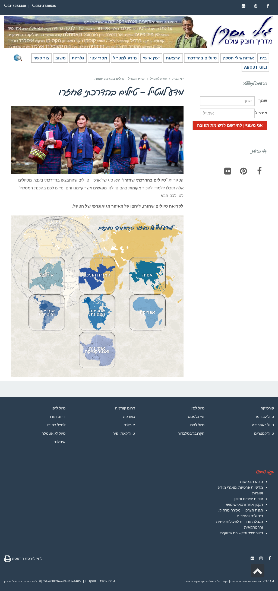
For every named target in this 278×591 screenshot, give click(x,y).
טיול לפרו (197, 425)
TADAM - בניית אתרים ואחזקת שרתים (252, 581)
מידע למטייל (158, 79)
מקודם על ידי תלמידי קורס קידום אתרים (206, 581)
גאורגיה (129, 416)
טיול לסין (197, 408)
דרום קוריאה (125, 408)
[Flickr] (228, 171)
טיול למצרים (264, 433)
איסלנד (59, 442)
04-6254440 (16, 6)
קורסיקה (267, 408)
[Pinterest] (243, 171)
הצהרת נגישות (251, 481)
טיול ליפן (58, 408)
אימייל (261, 112)
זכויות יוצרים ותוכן (248, 499)
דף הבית (178, 79)
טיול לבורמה (264, 416)
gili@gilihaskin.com (99, 581)
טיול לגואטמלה (53, 433)
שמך (262, 100)
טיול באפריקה (263, 425)
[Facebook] (259, 171)
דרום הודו (57, 416)
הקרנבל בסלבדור (191, 433)
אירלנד (129, 425)
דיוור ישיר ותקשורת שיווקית (241, 533)
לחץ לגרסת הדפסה (26, 558)
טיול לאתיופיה (123, 433)
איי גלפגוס (196, 416)
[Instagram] (260, 558)
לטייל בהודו (56, 425)
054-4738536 (45, 6)
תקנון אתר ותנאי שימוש (244, 504)
